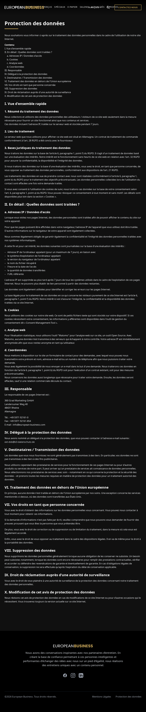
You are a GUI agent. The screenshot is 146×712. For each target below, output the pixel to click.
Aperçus (47, 7)
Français (93, 7)
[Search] (108, 7)
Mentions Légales (101, 696)
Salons (84, 7)
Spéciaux (59, 7)
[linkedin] (81, 675)
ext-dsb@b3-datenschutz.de (20, 441)
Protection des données (128, 696)
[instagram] (73, 675)
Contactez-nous (128, 7)
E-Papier (73, 7)
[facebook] (65, 675)
